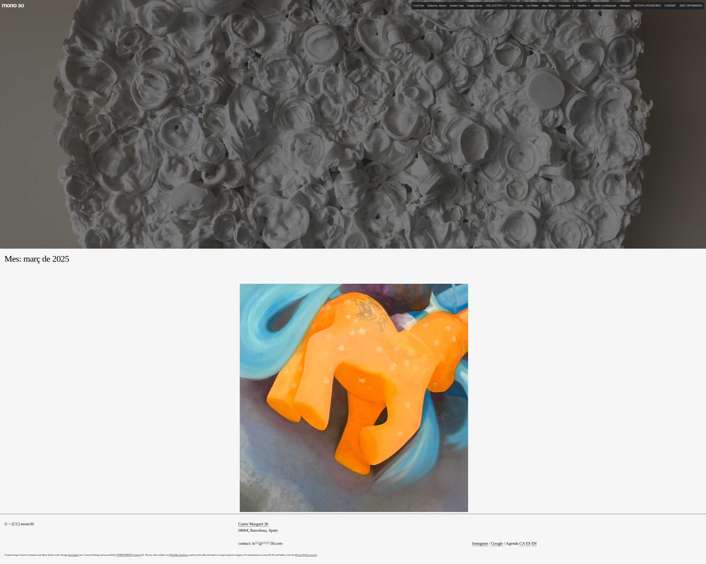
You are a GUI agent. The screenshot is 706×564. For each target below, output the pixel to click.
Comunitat (564, 5)
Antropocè (625, 5)
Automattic (73, 555)
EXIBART (670, 5)
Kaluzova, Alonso (437, 5)
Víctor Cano (516, 5)
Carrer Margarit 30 (253, 524)
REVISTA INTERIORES (647, 5)
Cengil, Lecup (474, 5)
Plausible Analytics (179, 555)
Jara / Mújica (549, 5)
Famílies (581, 5)
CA (522, 543)
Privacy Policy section (306, 555)
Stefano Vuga (457, 5)
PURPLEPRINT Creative (129, 555)
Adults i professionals (605, 5)
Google (497, 543)
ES (528, 543)
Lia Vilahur (533, 5)
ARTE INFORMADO (690, 5)
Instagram (480, 543)
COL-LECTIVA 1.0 (496, 5)
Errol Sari (418, 5)
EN (534, 543)
